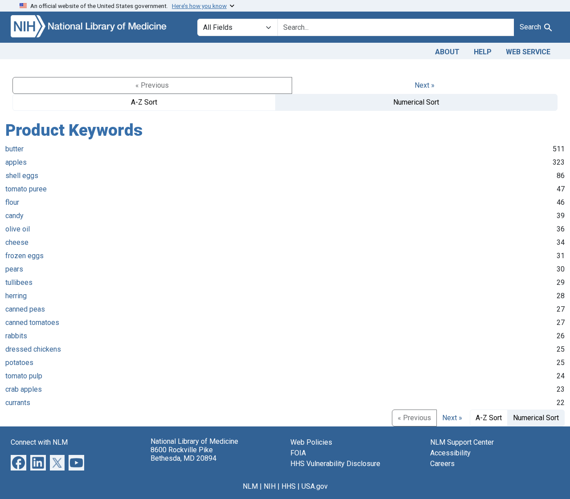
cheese (16, 242)
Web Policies (311, 442)
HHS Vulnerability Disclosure (335, 463)
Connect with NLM (39, 442)
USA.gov (314, 486)
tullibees (19, 282)
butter (14, 149)
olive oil (17, 229)
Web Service (528, 52)
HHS (288, 486)
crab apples (23, 389)
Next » (425, 85)
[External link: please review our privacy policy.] (18, 462)
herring (16, 296)
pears (14, 269)
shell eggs (21, 175)
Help (483, 52)
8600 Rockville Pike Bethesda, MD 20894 (183, 454)
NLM (250, 486)
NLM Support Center (462, 442)
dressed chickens (33, 349)
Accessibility (450, 453)
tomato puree (26, 189)
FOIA (298, 453)
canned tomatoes (32, 322)
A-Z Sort (144, 102)
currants (17, 402)
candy (14, 215)
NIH (270, 486)
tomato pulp (23, 376)
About (447, 52)
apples (16, 162)
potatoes (19, 362)
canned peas (25, 309)
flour (12, 202)
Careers (442, 463)
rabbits (16, 336)
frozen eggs (24, 256)
